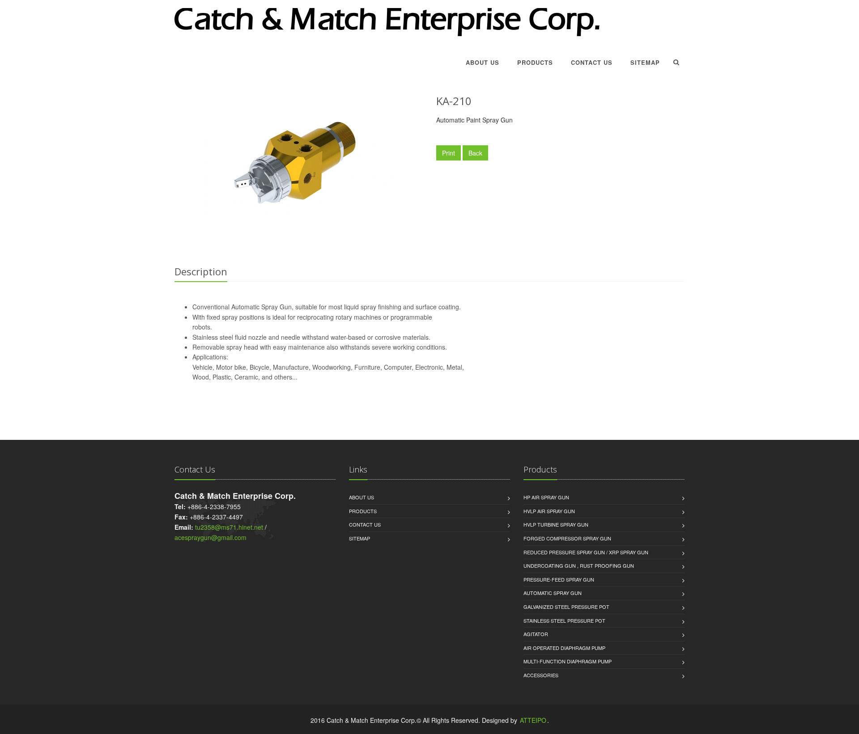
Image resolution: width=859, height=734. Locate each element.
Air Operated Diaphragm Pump (564, 647)
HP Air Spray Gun (546, 497)
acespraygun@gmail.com (210, 537)
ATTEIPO (533, 720)
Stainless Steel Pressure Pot (564, 620)
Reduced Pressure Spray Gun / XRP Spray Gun (585, 552)
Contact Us (591, 62)
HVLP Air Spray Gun (549, 511)
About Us (482, 62)
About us (361, 497)
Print (448, 152)
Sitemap (645, 62)
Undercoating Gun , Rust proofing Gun (578, 565)
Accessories (540, 675)
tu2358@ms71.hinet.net (229, 527)
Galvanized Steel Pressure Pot (566, 606)
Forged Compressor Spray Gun (567, 538)
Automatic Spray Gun (552, 592)
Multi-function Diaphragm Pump (567, 661)
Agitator (535, 633)
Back (475, 152)
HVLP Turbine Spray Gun (555, 524)
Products (535, 62)
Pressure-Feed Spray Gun (558, 579)
